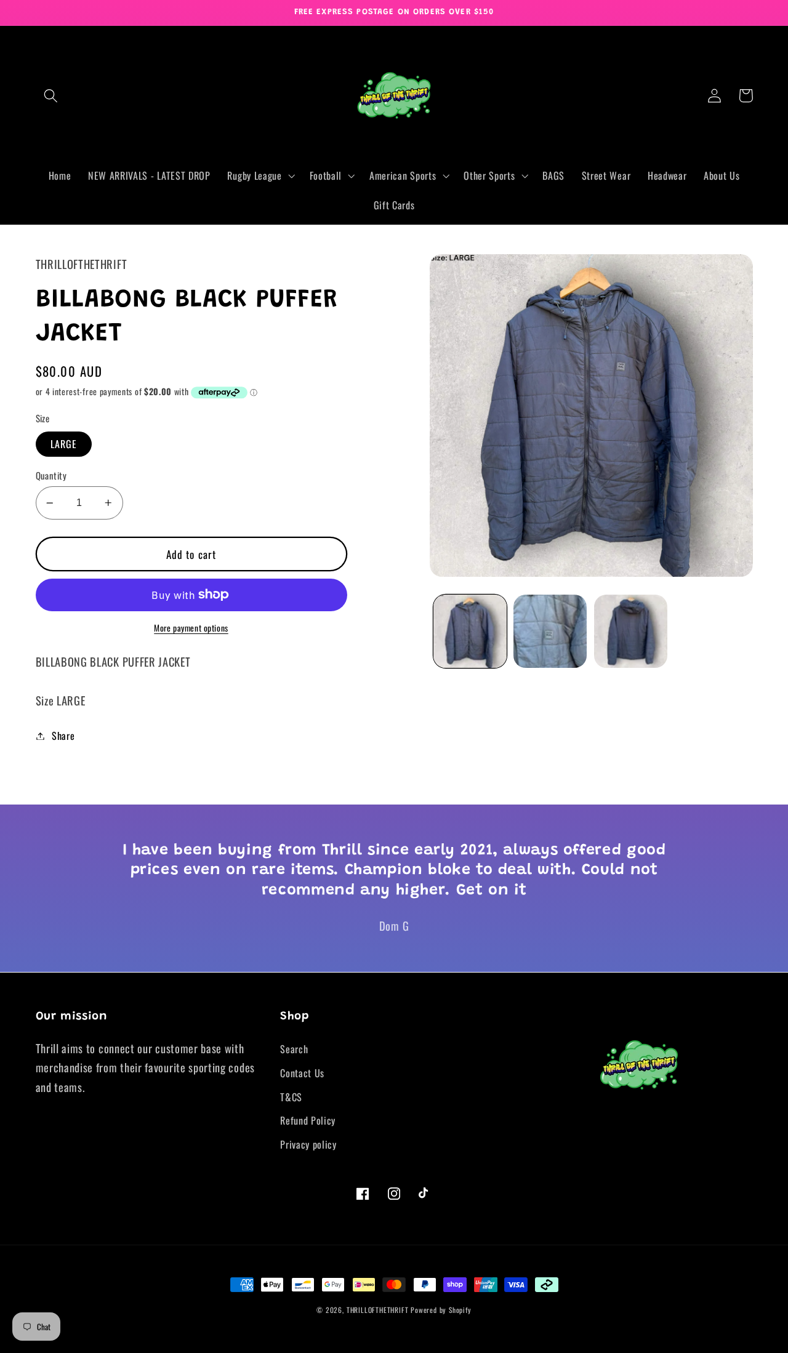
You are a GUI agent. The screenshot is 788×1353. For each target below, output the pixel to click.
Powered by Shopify (441, 1309)
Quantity (51, 475)
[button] (51, 95)
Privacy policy (308, 1144)
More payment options (191, 628)
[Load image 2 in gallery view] (550, 631)
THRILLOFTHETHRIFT (378, 1309)
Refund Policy (308, 1120)
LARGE (64, 443)
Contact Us (302, 1073)
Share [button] (63, 735)
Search (294, 1049)
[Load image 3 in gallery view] (630, 631)
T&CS (291, 1097)
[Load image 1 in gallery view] (470, 631)
